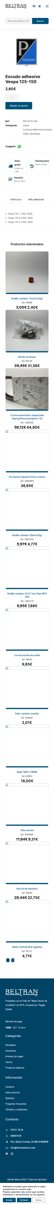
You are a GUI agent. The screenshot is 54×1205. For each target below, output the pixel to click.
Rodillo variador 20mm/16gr (27, 535)
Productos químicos (14, 1067)
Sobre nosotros (12, 1092)
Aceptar (9, 1200)
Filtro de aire (27, 830)
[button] (27, 52)
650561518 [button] (15, 1135)
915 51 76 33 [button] (16, 1129)
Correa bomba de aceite (27, 655)
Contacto (9, 1086)
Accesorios (10, 1050)
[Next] (12, 960)
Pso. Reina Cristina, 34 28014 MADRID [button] (29, 1141)
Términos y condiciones (16, 1109)
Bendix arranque (27, 356)
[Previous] (7, 960)
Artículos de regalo (14, 1056)
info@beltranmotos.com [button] (22, 1147)
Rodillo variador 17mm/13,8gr (27, 298)
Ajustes (38, 1200)
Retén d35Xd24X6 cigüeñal (27, 946)
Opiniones (9, 1098)
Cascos (8, 1062)
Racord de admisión (27, 888)
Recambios (35, 133)
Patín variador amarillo (27, 713)
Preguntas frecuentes (15, 1103)
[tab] (36, 201)
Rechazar (24, 1200)
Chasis (26, 133)
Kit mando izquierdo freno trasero (27, 476)
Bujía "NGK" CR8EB (27, 771)
